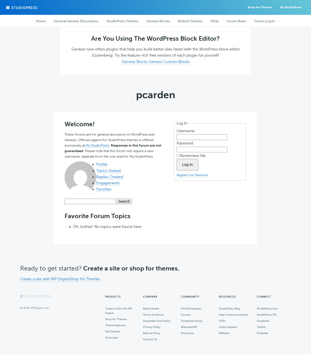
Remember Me (192, 155)
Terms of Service (153, 314)
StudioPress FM (266, 314)
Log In (187, 164)
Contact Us (150, 339)
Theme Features (115, 325)
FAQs (222, 320)
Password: (186, 143)
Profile (101, 164)
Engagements (108, 183)
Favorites (103, 189)
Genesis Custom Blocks (169, 61)
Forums (186, 314)
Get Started (112, 331)
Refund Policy (151, 333)
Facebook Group (191, 320)
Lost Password (198, 175)
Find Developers (191, 308)
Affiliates (224, 333)
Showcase (111, 337)
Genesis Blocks (135, 61)
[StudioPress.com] (22, 7)
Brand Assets (151, 308)
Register (183, 175)
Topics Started (108, 170)
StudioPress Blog (229, 308)
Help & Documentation (233, 314)
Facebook (263, 320)
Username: (186, 131)
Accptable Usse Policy (157, 320)
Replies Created (109, 177)
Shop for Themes (85, 279)
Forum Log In (264, 21)
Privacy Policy (152, 327)
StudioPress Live (267, 308)
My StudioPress (290, 7)
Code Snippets (228, 327)
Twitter (261, 327)
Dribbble (262, 333)
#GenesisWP (189, 327)
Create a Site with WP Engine (118, 311)
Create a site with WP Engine (45, 279)
